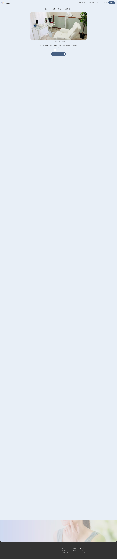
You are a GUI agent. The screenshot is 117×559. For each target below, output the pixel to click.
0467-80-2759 (59, 47)
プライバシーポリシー (83, 552)
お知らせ (97, 2)
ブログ (101, 2)
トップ (63, 548)
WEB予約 (111, 2)
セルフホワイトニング (79, 2)
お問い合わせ (105, 2)
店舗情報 (93, 2)
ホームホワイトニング (87, 2)
